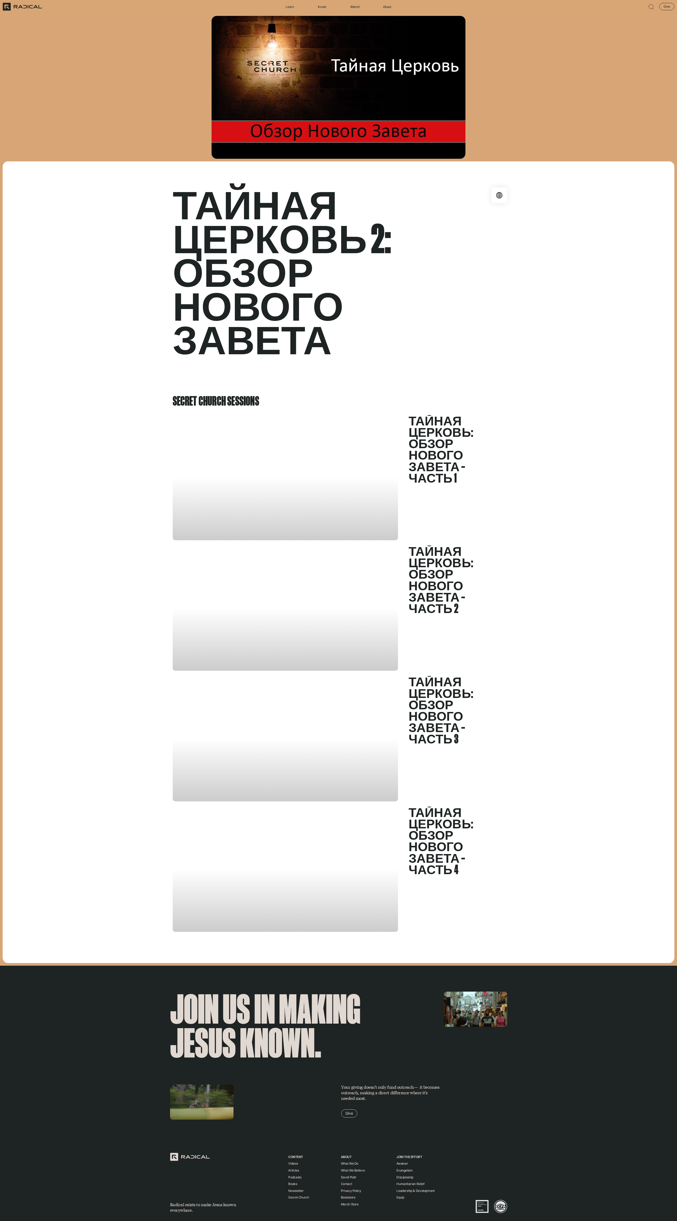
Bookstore (348, 1197)
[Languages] (499, 195)
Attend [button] (354, 7)
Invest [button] (322, 7)
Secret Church (298, 1197)
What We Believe (353, 1170)
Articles (293, 1170)
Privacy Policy (351, 1191)
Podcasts (294, 1177)
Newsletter (296, 1191)
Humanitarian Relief (410, 1184)
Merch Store (350, 1204)
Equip (400, 1197)
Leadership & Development (415, 1191)
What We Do (349, 1163)
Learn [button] (290, 7)
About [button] (387, 7)
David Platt (348, 1177)
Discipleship (404, 1177)
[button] (651, 6)
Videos (293, 1163)
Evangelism (404, 1170)
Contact (346, 1184)
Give (667, 6)
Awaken (402, 1163)
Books (292, 1184)
